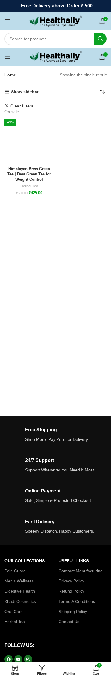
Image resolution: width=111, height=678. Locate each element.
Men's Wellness (19, 581)
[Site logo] (55, 20)
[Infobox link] (55, 435)
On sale (11, 111)
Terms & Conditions (77, 601)
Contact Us (69, 621)
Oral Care (13, 611)
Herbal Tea (29, 186)
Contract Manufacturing (81, 570)
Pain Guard (15, 570)
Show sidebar (24, 91)
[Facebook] (8, 659)
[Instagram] (28, 659)
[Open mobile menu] (7, 21)
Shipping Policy (73, 611)
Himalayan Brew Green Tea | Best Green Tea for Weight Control (29, 174)
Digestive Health (19, 591)
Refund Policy (71, 591)
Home (10, 74)
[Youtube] (18, 659)
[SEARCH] (100, 39)
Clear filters (21, 106)
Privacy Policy (71, 581)
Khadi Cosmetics (20, 601)
